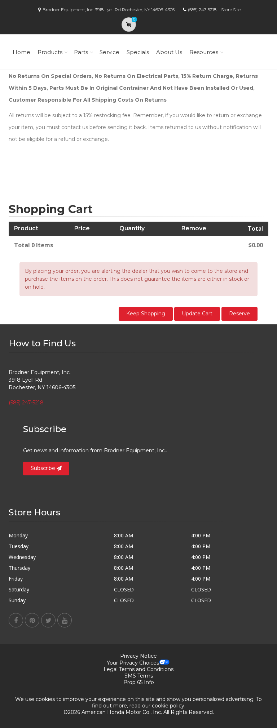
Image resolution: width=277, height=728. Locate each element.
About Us (169, 52)
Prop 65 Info (138, 682)
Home (21, 52)
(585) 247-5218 (202, 9)
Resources (203, 52)
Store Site (231, 9)
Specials (138, 52)
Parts (81, 52)
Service (109, 52)
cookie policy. (168, 705)
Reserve (239, 313)
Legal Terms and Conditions (138, 669)
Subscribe (44, 468)
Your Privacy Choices (133, 663)
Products (50, 52)
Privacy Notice (138, 656)
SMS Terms (138, 675)
